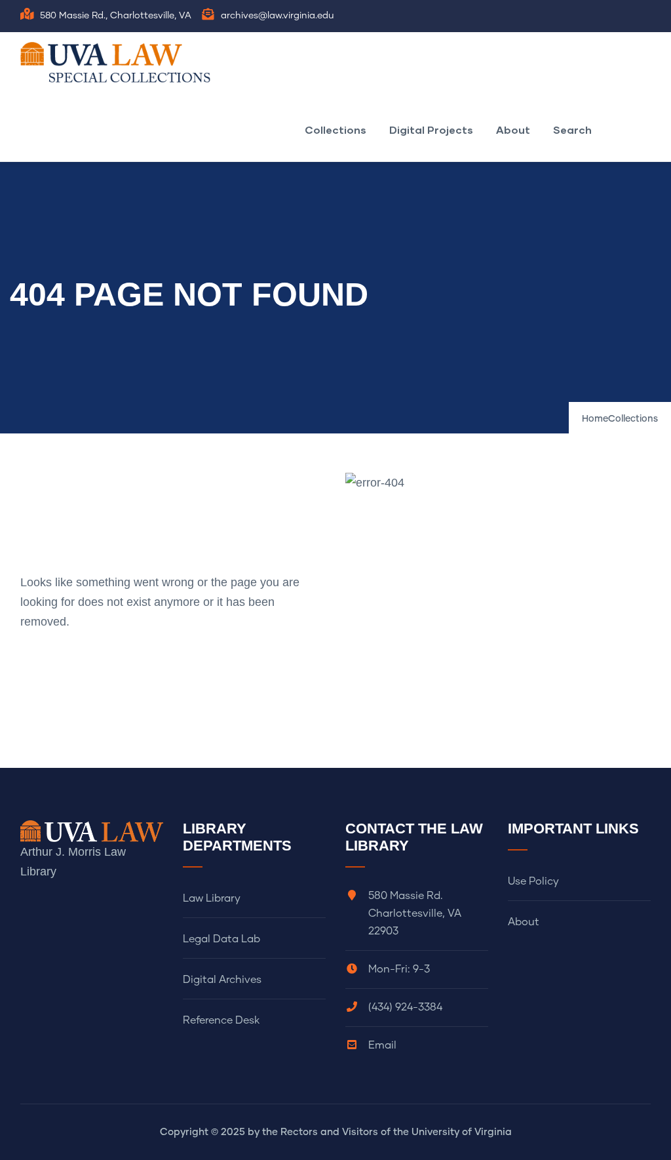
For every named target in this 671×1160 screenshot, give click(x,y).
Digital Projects (431, 129)
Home (595, 419)
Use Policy (533, 881)
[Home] (118, 62)
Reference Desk (221, 1020)
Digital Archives (222, 979)
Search (572, 129)
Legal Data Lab (221, 939)
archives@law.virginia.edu (277, 15)
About (513, 129)
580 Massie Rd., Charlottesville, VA (115, 15)
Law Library (211, 898)
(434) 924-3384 (405, 1007)
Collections (335, 129)
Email (382, 1045)
